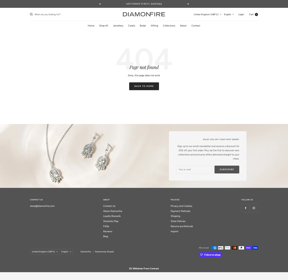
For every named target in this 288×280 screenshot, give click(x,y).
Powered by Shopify (104, 251)
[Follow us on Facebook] (246, 208)
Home (91, 25)
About (183, 25)
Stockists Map (110, 221)
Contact (195, 25)
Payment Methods (180, 211)
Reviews (107, 231)
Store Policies (178, 221)
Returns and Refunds (182, 226)
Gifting (154, 25)
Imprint (174, 231)
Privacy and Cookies (181, 206)
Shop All (103, 25)
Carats (131, 25)
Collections (169, 25)
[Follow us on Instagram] (254, 208)
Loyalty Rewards (112, 216)
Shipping (175, 216)
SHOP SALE (156, 4)
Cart (253, 14)
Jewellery (118, 25)
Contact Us (109, 206)
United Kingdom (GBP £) (206, 14)
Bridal (143, 25)
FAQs (106, 226)
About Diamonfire (112, 211)
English (227, 14)
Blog (105, 236)
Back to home (144, 86)
